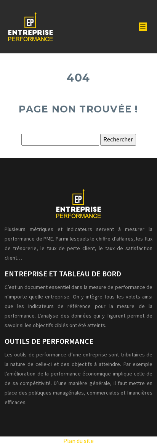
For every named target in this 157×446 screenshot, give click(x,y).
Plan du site (78, 441)
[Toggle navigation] (143, 26)
